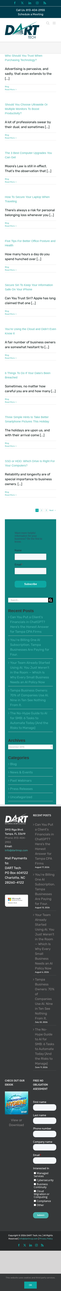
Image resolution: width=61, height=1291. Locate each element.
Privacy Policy (46, 1238)
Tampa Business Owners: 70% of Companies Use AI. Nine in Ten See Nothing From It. (44, 998)
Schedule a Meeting (30, 14)
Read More (10, 89)
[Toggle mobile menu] (54, 23)
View (14, 1120)
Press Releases (21, 789)
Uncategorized (21, 797)
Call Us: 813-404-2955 (30, 10)
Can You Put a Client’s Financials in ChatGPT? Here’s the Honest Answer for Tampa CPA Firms (44, 844)
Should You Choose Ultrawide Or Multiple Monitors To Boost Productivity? (26, 109)
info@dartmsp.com (16, 850)
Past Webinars (21, 780)
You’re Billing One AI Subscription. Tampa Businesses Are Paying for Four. (45, 889)
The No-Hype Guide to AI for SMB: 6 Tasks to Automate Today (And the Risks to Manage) (44, 1046)
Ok (30, 1285)
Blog (7, 86)
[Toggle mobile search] (47, 23)
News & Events (21, 772)
